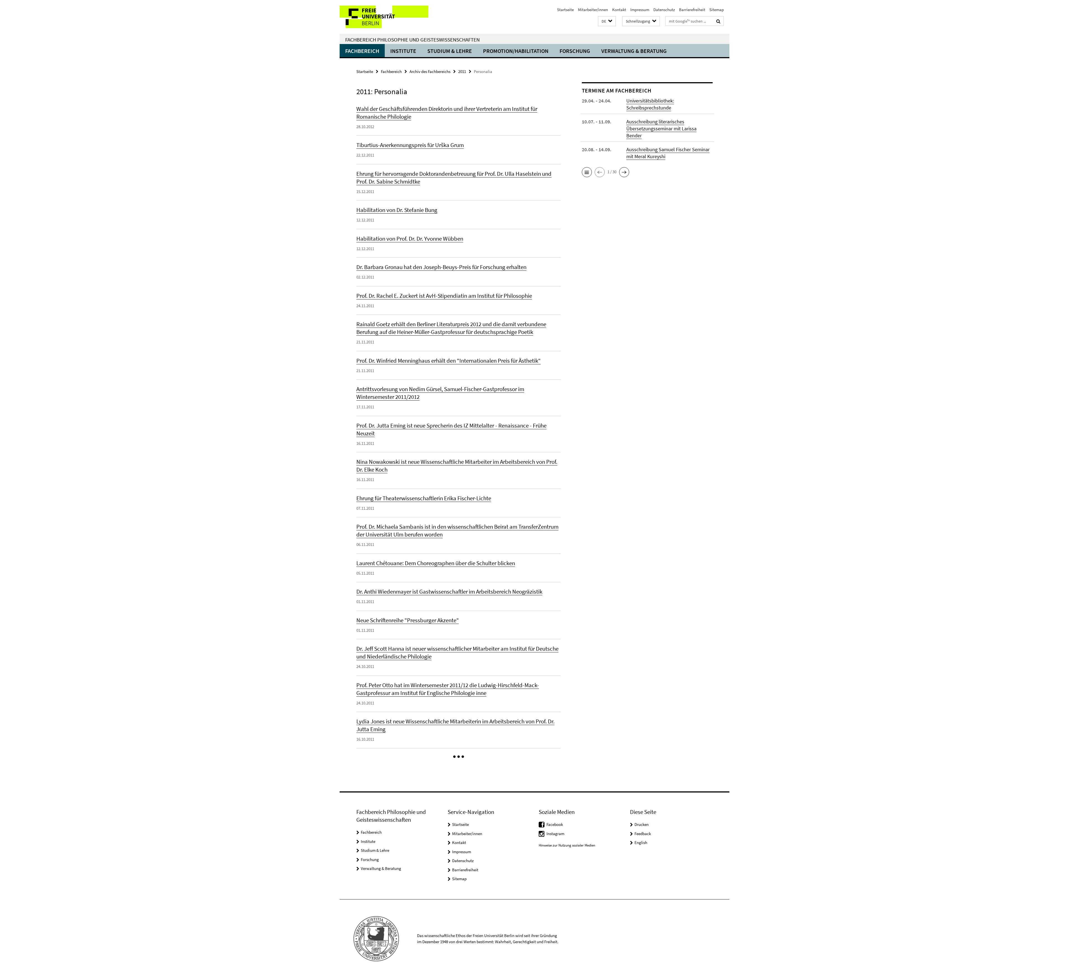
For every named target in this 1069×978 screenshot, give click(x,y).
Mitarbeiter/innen (593, 9)
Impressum (639, 9)
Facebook (554, 824)
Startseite (565, 9)
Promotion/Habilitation (515, 50)
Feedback (642, 833)
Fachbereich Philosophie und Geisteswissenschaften (412, 39)
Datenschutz (664, 9)
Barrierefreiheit (692, 9)
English (640, 842)
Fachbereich (362, 50)
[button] (607, 21)
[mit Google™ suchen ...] (718, 21)
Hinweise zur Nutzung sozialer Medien (567, 845)
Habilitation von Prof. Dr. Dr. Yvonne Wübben (409, 238)
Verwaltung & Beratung (634, 50)
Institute (403, 50)
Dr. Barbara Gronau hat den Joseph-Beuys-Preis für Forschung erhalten (441, 267)
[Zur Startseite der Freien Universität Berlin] (386, 17)
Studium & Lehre (449, 50)
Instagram (555, 833)
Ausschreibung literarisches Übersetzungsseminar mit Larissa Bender (661, 128)
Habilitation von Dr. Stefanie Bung (396, 210)
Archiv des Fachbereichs (430, 71)
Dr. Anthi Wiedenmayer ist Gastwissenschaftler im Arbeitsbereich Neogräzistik (449, 591)
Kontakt (619, 9)
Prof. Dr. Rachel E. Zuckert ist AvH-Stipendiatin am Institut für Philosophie (444, 295)
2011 (462, 71)
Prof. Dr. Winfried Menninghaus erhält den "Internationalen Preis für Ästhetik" (448, 360)
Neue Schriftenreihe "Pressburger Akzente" (407, 620)
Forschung (575, 50)
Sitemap (716, 9)
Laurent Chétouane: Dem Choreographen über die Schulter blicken (435, 563)
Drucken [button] (641, 824)
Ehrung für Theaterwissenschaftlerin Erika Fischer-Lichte (423, 498)
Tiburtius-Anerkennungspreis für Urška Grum (410, 145)
